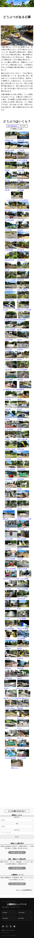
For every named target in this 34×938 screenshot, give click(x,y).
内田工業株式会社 (12, 126)
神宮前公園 (20, 230)
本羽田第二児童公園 (22, 568)
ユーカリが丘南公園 (22, 369)
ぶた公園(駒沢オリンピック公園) (11, 389)
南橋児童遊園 (20, 479)
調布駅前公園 (8, 678)
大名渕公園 (20, 379)
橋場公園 (21, 389)
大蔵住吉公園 (20, 140)
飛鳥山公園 (5, 519)
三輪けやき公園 (21, 598)
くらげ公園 (8, 588)
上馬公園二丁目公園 (10, 449)
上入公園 (5, 309)
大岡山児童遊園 (9, 339)
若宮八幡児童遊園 (9, 220)
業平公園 (7, 190)
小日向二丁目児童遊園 (22, 588)
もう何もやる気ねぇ (10, 708)
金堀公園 (7, 170)
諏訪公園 (7, 608)
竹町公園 (7, 529)
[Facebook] (6, 926)
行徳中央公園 (20, 240)
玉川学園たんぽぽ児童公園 (11, 319)
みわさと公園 (20, 170)
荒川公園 (7, 439)
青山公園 (7, 638)
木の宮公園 (8, 459)
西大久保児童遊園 (21, 539)
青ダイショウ (20, 718)
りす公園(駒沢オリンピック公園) (23, 519)
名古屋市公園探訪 (21, 912)
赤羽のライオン (15, 768)
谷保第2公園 (20, 668)
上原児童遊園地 (9, 479)
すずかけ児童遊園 (9, 160)
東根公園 (19, 509)
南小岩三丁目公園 (9, 150)
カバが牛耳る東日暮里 (10, 758)
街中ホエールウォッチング (23, 688)
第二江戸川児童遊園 (10, 329)
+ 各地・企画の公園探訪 (17, 884)
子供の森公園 (8, 509)
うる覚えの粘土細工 (10, 748)
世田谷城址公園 (21, 260)
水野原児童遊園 (22, 319)
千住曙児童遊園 (9, 539)
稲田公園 (19, 329)
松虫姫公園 (8, 409)
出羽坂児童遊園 (9, 250)
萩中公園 (7, 270)
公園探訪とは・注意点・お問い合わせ (8, 930)
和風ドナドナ (20, 738)
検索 (17, 836)
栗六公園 (19, 409)
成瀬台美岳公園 (9, 289)
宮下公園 (7, 618)
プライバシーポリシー (5, 932)
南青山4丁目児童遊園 (10, 568)
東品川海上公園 (21, 270)
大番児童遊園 (8, 230)
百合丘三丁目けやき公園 (11, 240)
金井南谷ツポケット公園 (23, 299)
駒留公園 (19, 648)
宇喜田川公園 (20, 449)
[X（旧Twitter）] (3, 926)
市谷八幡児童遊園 (9, 628)
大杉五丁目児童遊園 (22, 289)
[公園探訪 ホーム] (17, 3)
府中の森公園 (20, 250)
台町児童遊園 (20, 190)
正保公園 (19, 399)
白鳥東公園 (8, 648)
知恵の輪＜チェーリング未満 (11, 698)
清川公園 (19, 429)
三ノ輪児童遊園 (9, 429)
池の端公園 (20, 658)
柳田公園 (19, 549)
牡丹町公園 (8, 399)
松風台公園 (20, 180)
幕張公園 (19, 459)
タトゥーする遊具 (21, 758)
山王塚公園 (8, 549)
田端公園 (19, 359)
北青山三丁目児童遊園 (22, 628)
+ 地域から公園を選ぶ (17, 852)
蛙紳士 (6, 728)
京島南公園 (20, 499)
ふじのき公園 (20, 150)
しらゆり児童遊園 (23, 578)
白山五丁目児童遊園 (10, 558)
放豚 (6, 718)
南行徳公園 (7, 210)
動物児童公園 (20, 279)
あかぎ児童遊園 (21, 638)
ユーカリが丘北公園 (10, 469)
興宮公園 (19, 339)
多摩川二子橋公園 (9, 299)
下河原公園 (20, 558)
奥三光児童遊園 (9, 379)
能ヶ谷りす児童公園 (22, 160)
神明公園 (7, 499)
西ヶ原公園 (8, 489)
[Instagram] (10, 926)
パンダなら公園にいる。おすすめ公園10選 (17, 200)
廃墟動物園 (20, 708)
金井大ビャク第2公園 (10, 279)
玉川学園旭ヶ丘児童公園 (23, 210)
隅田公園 (7, 419)
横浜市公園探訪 (21, 918)
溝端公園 (19, 678)
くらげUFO (8, 738)
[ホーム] (14, 926)
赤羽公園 (19, 489)
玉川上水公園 (8, 369)
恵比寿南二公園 (9, 359)
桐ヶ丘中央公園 (21, 469)
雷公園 (18, 608)
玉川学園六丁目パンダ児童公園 (23, 309)
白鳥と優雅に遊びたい (23, 698)
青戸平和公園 (8, 349)
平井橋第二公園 (9, 140)
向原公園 (7, 658)
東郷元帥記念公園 (9, 260)
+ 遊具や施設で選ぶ (17, 868)
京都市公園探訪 (5, 918)
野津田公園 (8, 668)
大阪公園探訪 (4, 912)
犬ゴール (19, 728)
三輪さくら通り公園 (22, 439)
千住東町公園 (20, 529)
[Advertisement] (17, 787)
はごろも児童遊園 (21, 618)
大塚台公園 (20, 419)
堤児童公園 (20, 349)
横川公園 (7, 180)
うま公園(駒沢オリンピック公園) (11, 578)
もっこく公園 (20, 220)
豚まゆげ (6, 688)
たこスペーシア (21, 748)
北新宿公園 (8, 598)
